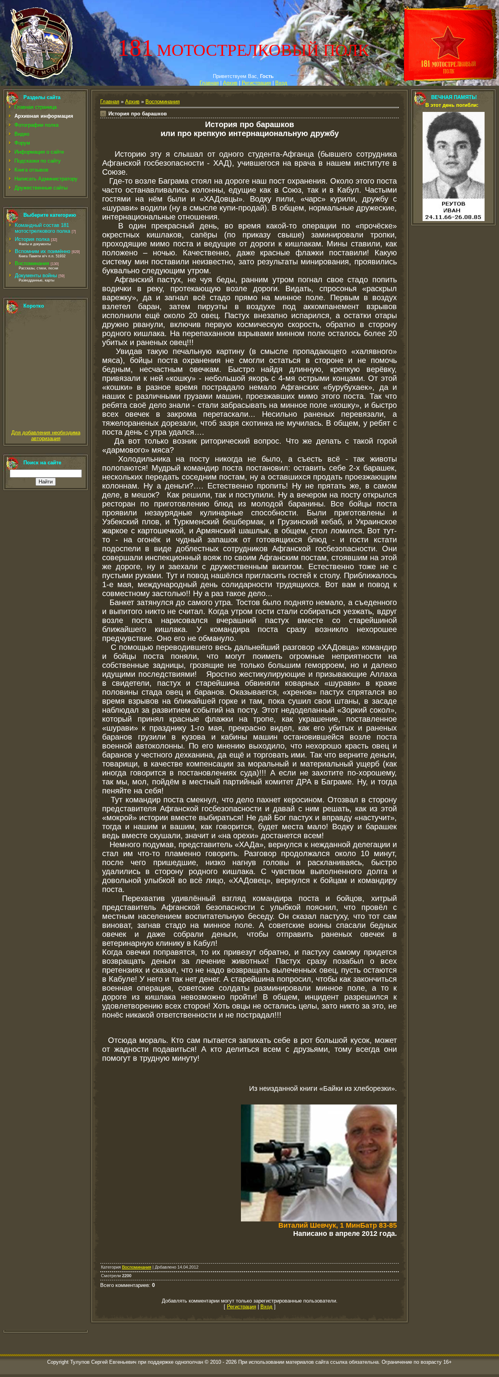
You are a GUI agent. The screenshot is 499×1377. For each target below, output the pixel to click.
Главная (209, 83)
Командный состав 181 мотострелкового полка (42, 228)
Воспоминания (32, 263)
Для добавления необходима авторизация (45, 435)
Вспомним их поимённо (42, 251)
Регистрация (256, 83)
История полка (32, 239)
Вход (281, 83)
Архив (230, 83)
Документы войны (36, 275)
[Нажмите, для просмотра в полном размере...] (319, 1220)
